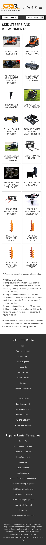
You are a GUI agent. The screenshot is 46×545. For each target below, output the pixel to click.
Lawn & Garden (23, 468)
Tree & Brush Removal (23, 505)
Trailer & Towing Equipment (23, 500)
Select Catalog (9, 17)
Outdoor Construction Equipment (23, 478)
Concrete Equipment (23, 452)
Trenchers (23, 510)
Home (23, 346)
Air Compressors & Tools (23, 446)
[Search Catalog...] (42, 17)
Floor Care (23, 462)
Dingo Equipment (23, 457)
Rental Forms (23, 372)
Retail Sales (23, 356)
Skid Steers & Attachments (23, 489)
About (23, 367)
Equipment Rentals (23, 351)
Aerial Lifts (23, 441)
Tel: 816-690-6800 (23, 415)
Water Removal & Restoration (23, 516)
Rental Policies (23, 378)
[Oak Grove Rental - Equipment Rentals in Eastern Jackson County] (10, 7)
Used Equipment (23, 362)
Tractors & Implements (23, 494)
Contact (23, 383)
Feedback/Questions (23, 388)
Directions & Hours (23, 425)
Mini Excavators (23, 473)
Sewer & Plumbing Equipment (23, 484)
